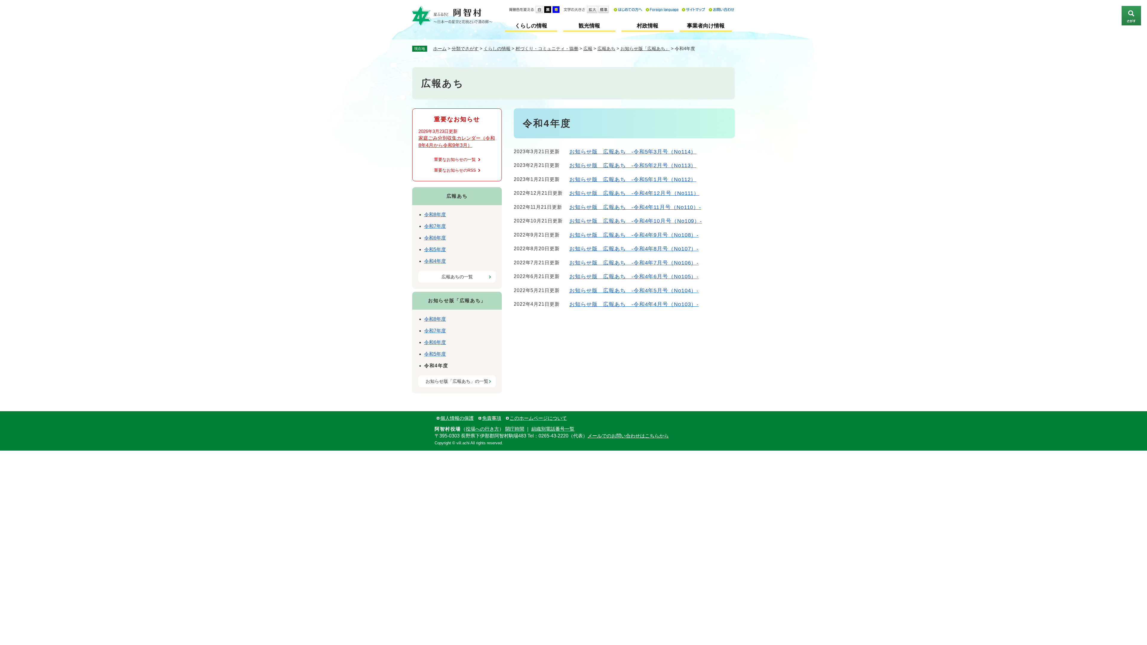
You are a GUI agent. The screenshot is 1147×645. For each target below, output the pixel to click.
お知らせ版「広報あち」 (645, 48)
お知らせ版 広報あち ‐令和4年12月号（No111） (634, 193)
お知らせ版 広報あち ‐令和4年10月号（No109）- (635, 221)
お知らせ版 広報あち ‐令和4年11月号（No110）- (635, 207)
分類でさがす (465, 48)
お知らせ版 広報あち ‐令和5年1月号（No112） (632, 179)
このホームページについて (538, 418)
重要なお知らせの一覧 (455, 159)
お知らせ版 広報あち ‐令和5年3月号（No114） (632, 152)
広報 (587, 48)
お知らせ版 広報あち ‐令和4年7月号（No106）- (634, 263)
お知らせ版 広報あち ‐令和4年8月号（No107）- (634, 249)
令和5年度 (435, 249)
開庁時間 (514, 428)
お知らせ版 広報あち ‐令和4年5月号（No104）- (634, 291)
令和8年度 (435, 214)
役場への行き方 (482, 428)
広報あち (606, 48)
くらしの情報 (531, 26)
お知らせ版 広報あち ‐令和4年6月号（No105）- (634, 277)
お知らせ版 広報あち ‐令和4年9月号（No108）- (634, 235)
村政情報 (647, 26)
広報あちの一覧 (457, 276)
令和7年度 (435, 226)
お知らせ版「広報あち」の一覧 (457, 381)
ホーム (440, 48)
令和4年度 (435, 261)
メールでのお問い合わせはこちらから (628, 435)
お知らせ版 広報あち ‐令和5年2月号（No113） (632, 165)
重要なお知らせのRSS (455, 170)
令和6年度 (435, 237)
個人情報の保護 (457, 418)
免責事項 (491, 418)
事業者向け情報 (706, 26)
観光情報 (589, 26)
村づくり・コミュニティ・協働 (547, 48)
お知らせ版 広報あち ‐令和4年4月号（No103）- (634, 304)
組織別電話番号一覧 (552, 428)
